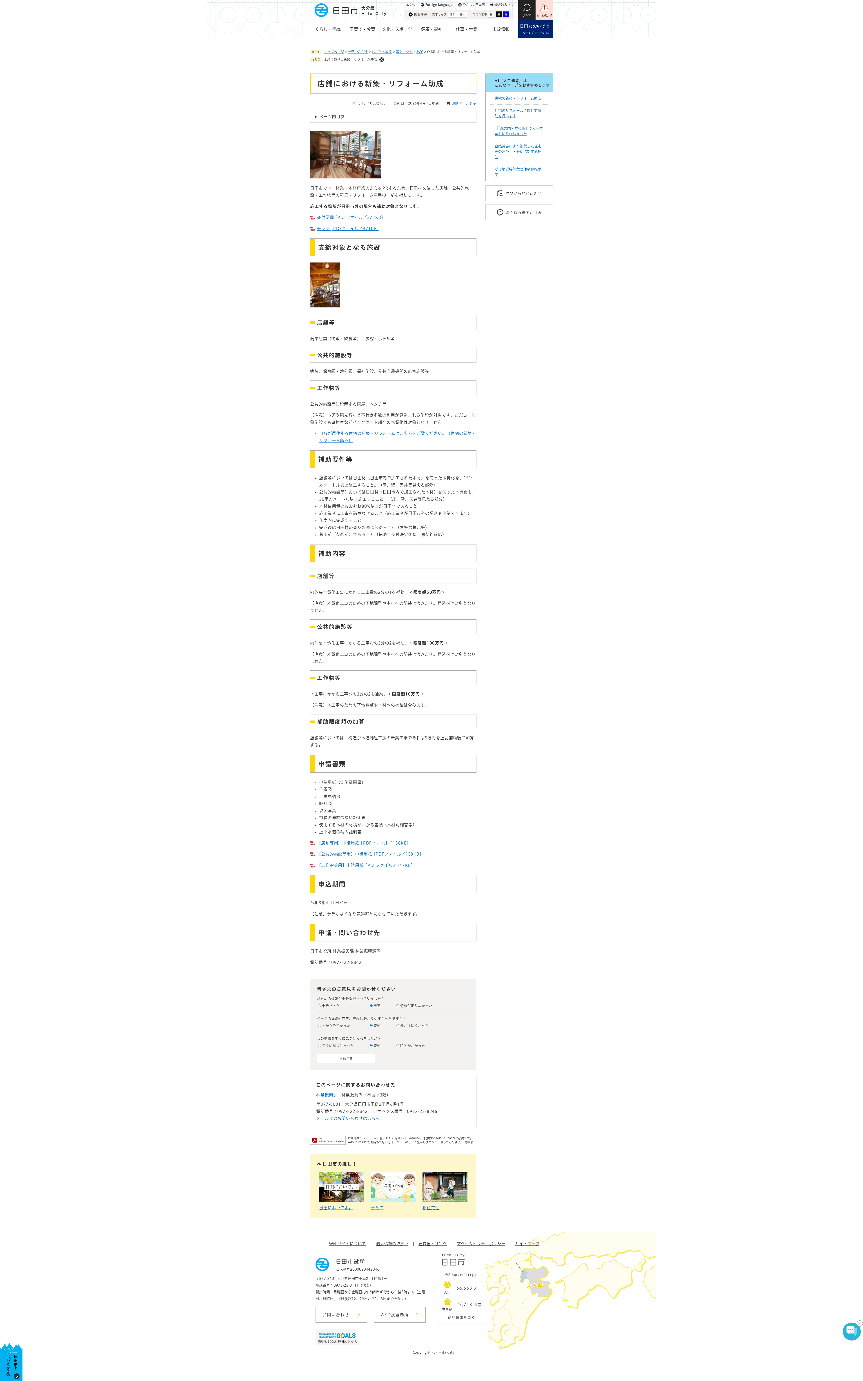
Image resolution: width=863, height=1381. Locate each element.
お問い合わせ (336, 1315)
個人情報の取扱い (392, 1244)
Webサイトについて (347, 1244)
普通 (377, 1005)
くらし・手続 (327, 29)
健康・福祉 (431, 29)
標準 (452, 14)
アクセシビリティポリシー (481, 1244)
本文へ (410, 4)
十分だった (331, 1005)
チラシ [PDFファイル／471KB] (348, 229)
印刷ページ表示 (464, 103)
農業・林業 (404, 51)
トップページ (334, 51)
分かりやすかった (336, 1025)
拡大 (462, 14)
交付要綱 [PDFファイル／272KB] (350, 217)
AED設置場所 (395, 1315)
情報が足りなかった (416, 1005)
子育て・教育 (362, 29)
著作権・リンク (432, 1244)
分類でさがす (358, 51)
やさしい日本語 (474, 4)
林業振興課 (327, 1095)
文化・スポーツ (397, 29)
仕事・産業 (466, 29)
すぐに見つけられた (338, 1045)
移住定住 (431, 1208)
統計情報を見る (461, 1317)
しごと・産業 (382, 51)
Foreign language (439, 4)
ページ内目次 (332, 117)
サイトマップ (527, 1244)
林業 (419, 51)
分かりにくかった (414, 1025)
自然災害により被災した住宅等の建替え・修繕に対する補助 (518, 151)
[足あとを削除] (381, 59)
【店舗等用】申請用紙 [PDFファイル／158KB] (363, 843)
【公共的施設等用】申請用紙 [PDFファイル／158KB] (369, 854)
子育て (377, 1208)
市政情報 (500, 29)
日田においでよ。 (336, 1208)
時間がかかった (412, 1045)
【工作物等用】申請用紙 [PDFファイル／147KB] (365, 865)
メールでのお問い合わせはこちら (348, 1118)
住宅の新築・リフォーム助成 (518, 98)
